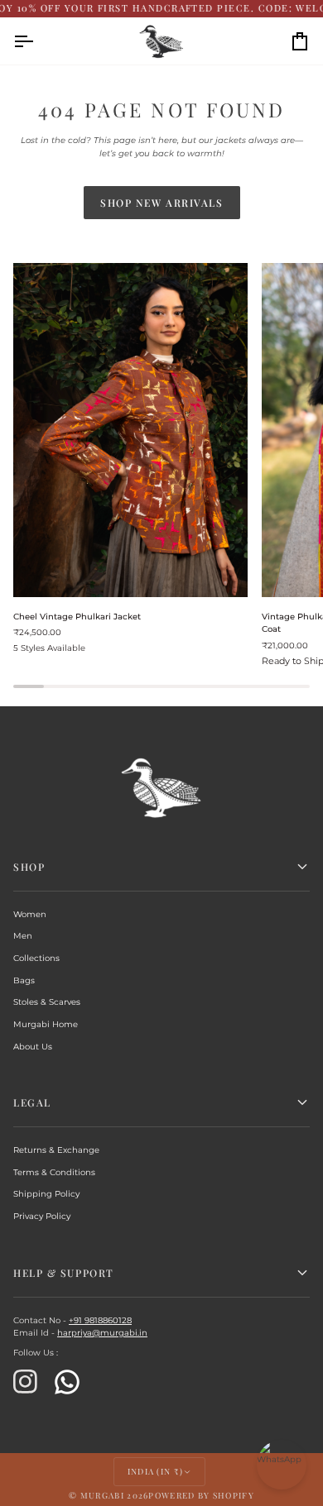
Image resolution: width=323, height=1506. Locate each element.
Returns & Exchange (56, 1150)
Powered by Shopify (200, 1495)
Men (22, 935)
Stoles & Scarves (46, 1002)
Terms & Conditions (54, 1172)
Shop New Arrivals (162, 202)
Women (29, 914)
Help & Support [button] (63, 1272)
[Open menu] (38, 41)
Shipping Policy (46, 1193)
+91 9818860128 (100, 1320)
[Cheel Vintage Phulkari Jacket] (130, 430)
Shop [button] (29, 866)
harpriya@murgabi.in (102, 1332)
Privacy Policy (41, 1216)
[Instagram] (25, 1382)
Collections (36, 958)
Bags (24, 980)
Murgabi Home (45, 1024)
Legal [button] (32, 1102)
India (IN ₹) (156, 1471)
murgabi (102, 1495)
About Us (32, 1046)
